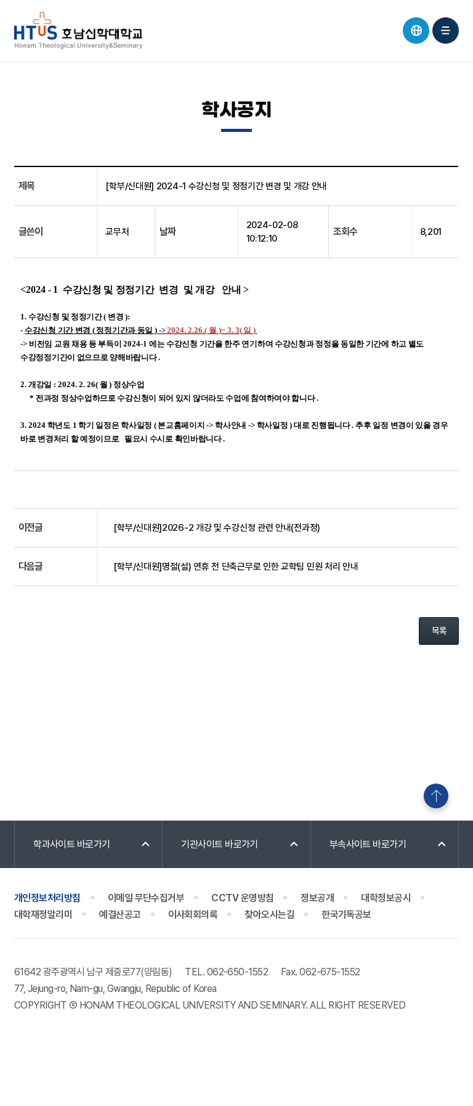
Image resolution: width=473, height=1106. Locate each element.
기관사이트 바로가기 (219, 844)
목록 (439, 631)
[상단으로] (436, 796)
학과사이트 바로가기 (71, 844)
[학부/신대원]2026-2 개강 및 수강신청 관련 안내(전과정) (216, 527)
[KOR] (416, 30)
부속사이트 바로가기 (367, 844)
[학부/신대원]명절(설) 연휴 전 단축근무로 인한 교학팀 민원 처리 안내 (235, 566)
